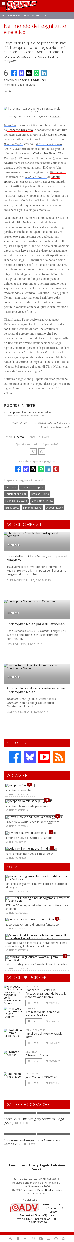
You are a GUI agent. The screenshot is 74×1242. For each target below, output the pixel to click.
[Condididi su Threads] (29, 73)
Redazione (58, 1165)
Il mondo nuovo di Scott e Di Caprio (28, 838)
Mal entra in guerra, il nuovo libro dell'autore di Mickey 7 (36, 885)
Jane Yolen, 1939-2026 (41, 1077)
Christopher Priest (44, 153)
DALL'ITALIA (31, 986)
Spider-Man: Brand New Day (18, 15)
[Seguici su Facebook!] (15, 757)
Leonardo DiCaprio (20, 130)
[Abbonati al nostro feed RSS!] (59, 757)
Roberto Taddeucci (32, 80)
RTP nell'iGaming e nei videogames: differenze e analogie (37, 906)
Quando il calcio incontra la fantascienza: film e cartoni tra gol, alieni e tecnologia (36, 944)
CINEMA (14, 545)
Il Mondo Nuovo (36, 177)
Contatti (38, 1169)
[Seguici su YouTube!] (44, 757)
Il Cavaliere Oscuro (49, 144)
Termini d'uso (18, 1165)
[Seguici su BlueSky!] (30, 757)
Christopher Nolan (54, 134)
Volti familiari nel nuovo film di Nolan (29, 853)
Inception (10, 125)
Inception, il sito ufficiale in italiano (30, 412)
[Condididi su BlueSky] (21, 73)
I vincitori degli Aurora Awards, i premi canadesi (36, 964)
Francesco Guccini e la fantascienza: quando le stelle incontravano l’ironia (46, 993)
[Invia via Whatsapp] (36, 73)
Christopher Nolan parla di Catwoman (36, 624)
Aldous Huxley (54, 507)
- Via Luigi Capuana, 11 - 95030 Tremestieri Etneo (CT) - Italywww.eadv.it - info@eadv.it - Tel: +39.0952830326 (40, 1213)
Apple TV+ (41, 15)
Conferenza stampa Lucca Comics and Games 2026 (32, 1142)
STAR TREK (31, 1052)
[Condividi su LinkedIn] (44, 73)
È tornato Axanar (37, 1055)
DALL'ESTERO (32, 1073)
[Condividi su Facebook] (13, 73)
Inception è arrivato (18, 790)
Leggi (35, 1003)
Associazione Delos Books (36, 1190)
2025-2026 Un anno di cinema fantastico (32, 924)
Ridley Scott (58, 172)
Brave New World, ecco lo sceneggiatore (32, 822)
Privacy (33, 1165)
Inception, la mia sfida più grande (27, 806)
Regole (44, 1165)
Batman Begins (13, 144)
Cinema (19, 437)
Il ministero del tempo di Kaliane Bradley (42, 1013)
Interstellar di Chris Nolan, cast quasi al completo (37, 558)
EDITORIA (30, 1008)
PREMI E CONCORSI (35, 1030)
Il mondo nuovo (32, 507)
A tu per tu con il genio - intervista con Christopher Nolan (36, 690)
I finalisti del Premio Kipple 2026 (44, 1035)
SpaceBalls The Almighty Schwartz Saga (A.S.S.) (34, 1121)
